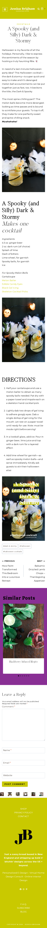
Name (7, 750)
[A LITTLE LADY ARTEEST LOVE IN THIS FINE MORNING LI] (41, 794)
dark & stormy (10, 546)
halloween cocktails (12, 552)
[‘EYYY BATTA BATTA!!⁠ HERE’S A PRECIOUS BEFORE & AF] (25, 794)
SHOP (23, 809)
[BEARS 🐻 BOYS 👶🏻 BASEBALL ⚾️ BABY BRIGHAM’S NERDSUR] (10, 794)
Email (7, 763)
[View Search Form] (38, 9)
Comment (8, 706)
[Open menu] (5, 9)
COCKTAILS (23, 24)
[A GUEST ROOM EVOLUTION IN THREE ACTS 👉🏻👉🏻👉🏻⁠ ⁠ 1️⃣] (33, 794)
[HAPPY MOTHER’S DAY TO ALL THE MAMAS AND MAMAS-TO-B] (18, 794)
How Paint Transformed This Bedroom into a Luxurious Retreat (11, 571)
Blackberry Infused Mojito (23, 662)
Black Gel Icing (10, 288)
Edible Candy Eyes (12, 284)
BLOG (23, 911)
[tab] (18, 675)
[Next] (40, 639)
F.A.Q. (23, 904)
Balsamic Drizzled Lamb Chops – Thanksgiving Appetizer (37, 571)
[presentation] (23, 631)
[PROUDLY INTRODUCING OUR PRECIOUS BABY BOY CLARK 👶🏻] (2, 794)
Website (7, 775)
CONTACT (23, 816)
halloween (25, 546)
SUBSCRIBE (23, 908)
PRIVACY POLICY (23, 812)
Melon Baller (9, 280)
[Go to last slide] (7, 639)
